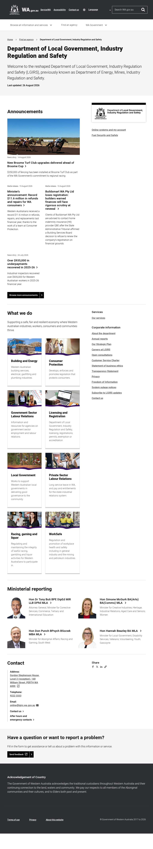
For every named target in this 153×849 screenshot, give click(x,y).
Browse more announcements (23, 295)
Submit (143, 9)
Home (10, 39)
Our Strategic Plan (101, 344)
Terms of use (13, 819)
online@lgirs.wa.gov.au (22, 705)
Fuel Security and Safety (105, 135)
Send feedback (16, 754)
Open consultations (102, 355)
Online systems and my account (109, 130)
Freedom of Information (105, 382)
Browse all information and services (29, 25)
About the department (103, 333)
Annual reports (100, 339)
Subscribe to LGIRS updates (107, 393)
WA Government (94, 25)
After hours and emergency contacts (21, 718)
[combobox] (100, 9)
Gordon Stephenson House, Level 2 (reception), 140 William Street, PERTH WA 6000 (24, 681)
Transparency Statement (105, 371)
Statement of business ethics (107, 366)
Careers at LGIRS (101, 350)
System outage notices (104, 387)
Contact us (74, 9)
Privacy (96, 376)
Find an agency (69, 25)
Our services (98, 318)
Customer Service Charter (106, 360)
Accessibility (60, 9)
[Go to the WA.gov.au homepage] (23, 9)
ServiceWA (45, 9)
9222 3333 (15, 696)
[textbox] (100, 9)
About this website (55, 819)
